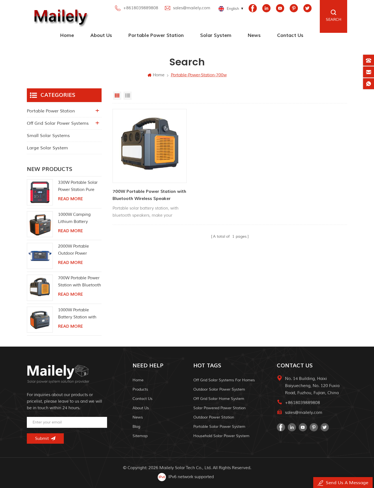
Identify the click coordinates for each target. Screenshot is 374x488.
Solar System (215, 35)
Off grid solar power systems (58, 123)
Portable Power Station (156, 35)
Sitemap (140, 436)
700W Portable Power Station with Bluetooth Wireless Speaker (149, 195)
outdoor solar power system (219, 389)
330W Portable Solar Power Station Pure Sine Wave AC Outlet (78, 186)
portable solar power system (219, 426)
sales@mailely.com (191, 8)
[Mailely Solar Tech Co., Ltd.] (59, 16)
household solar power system (221, 436)
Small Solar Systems (48, 135)
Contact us (290, 35)
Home (67, 35)
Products (140, 389)
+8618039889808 (140, 8)
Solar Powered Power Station (219, 408)
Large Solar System (47, 148)
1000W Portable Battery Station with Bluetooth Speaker (77, 314)
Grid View (117, 96)
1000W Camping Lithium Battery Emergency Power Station (75, 218)
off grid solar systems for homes (224, 380)
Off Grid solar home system (218, 398)
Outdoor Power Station (213, 417)
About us (101, 35)
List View (127, 96)
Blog (136, 426)
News (254, 35)
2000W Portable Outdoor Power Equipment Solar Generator (74, 250)
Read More (70, 199)
